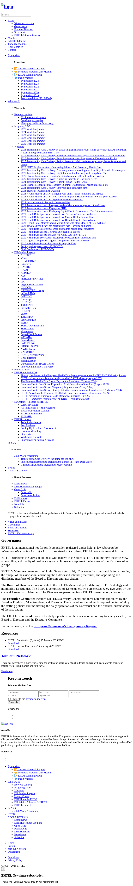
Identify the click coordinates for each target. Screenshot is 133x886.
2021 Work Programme (33, 140)
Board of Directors (23, 29)
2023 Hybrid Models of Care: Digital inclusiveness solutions (52, 199)
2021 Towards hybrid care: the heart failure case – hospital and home (56, 225)
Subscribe (19, 507)
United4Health (28, 357)
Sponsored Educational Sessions (37, 440)
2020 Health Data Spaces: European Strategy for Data (48, 243)
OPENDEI (26, 296)
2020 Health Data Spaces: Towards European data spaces (50, 231)
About (11, 20)
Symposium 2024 (30, 80)
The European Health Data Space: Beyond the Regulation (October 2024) (59, 381)
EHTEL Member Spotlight (28, 486)
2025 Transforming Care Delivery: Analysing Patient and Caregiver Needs (59, 179)
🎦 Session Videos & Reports (29, 68)
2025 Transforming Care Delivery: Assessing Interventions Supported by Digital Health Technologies (73, 170)
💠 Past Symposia (23, 77)
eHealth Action (28, 360)
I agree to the (29, 699)
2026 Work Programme (26, 455)
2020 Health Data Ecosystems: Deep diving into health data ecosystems (57, 228)
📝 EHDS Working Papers (28, 74)
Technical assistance (31, 422)
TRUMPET (27, 305)
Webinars (19, 146)
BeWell (24, 269)
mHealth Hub (28, 293)
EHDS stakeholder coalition (35, 410)
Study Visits (27, 434)
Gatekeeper (26, 299)
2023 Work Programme (33, 135)
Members (12, 38)
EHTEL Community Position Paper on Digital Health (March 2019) (55, 398)
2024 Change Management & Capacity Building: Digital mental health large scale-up (64, 184)
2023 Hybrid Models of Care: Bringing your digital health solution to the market (62, 193)
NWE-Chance (28, 349)
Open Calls (20, 489)
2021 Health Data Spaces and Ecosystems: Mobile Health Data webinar (57, 217)
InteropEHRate (28, 308)
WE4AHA (26, 337)
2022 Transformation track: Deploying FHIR (44, 208)
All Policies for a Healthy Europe (38, 407)
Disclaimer (13, 857)
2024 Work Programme (33, 132)
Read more (6, 671)
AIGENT (26, 255)
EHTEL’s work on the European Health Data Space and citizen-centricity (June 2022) (65, 393)
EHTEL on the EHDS (25, 372)
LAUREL (26, 267)
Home (11, 843)
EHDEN (25, 311)
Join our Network (16, 656)
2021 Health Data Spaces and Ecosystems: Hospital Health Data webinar (58, 220)
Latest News (20, 483)
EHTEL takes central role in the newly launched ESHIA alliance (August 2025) (61, 378)
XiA (23, 275)
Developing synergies (32, 120)
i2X (23, 281)
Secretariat (19, 32)
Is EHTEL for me (17, 41)
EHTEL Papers (22, 501)
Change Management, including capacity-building (46, 464)
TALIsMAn (27, 316)
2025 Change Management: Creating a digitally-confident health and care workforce (64, 176)
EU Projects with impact (33, 117)
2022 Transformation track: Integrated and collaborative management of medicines (63, 205)
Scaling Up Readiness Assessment (38, 428)
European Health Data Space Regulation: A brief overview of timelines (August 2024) (65, 384)
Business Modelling (31, 431)
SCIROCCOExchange (32, 325)
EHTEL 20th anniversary (27, 35)
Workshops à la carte (31, 437)
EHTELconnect (22, 419)
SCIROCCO (27, 328)
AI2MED (26, 272)
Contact (12, 49)
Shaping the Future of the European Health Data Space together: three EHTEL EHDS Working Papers (73, 375)
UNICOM (26, 287)
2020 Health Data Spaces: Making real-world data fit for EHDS (53, 234)
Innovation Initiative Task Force (37, 366)
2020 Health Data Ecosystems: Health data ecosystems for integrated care (58, 237)
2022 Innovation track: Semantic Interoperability (45, 202)
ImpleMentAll (28, 340)
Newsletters (20, 504)
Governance (20, 26)
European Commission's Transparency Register (65, 626)
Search (11, 845)
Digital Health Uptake (32, 284)
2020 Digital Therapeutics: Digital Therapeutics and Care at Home (55, 240)
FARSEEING (28, 343)
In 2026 (12, 442)
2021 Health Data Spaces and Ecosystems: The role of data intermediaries (58, 214)
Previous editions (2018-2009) (36, 98)
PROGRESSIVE (30, 346)
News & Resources (18, 470)
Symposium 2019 (30, 95)
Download (13, 643)
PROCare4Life (28, 319)
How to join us (15, 46)
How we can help (23, 114)
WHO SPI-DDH (29, 404)
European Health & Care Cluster (37, 363)
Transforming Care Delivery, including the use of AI (47, 458)
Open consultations (30, 495)
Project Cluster (21, 369)
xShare (24, 258)
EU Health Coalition (31, 413)
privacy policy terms (36, 699)
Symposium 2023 (30, 83)
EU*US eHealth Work (32, 354)
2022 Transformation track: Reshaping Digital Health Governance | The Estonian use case (67, 211)
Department (14, 851)
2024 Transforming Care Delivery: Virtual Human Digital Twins (54, 181)
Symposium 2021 (30, 89)
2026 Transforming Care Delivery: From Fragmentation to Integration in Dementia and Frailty (69, 158)
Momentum (27, 331)
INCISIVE (26, 302)
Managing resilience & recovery (37, 123)
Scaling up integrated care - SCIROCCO (42, 246)
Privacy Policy (15, 860)
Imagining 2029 (22, 126)
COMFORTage (29, 261)
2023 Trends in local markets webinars (40, 190)
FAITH (24, 322)
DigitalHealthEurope (31, 334)
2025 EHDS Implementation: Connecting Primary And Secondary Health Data (61, 167)
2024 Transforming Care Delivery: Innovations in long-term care (54, 187)
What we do (14, 101)
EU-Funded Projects (24, 252)
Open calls (26, 492)
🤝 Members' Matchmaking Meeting (33, 71)
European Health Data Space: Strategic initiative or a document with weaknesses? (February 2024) (71, 390)
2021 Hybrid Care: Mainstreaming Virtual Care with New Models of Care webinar (63, 223)
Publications (20, 498)
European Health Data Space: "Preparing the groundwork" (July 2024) (57, 387)
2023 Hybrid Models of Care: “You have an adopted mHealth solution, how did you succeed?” (69, 196)
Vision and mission (24, 23)
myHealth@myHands (32, 278)
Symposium (14, 55)
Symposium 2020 (30, 92)
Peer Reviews (28, 425)
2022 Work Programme (33, 138)
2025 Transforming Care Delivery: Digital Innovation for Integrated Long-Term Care (64, 173)
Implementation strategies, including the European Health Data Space (56, 461)
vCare (24, 313)
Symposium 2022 (30, 86)
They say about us (17, 44)
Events (11, 467)
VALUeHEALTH (30, 352)
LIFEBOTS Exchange (32, 290)
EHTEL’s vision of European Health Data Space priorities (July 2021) (56, 396)
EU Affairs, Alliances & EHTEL (31, 401)
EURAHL (26, 416)
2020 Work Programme (33, 143)
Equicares (26, 264)
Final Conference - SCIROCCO (37, 249)
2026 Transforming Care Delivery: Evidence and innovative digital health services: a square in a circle (73, 155)
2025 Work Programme (33, 129)
